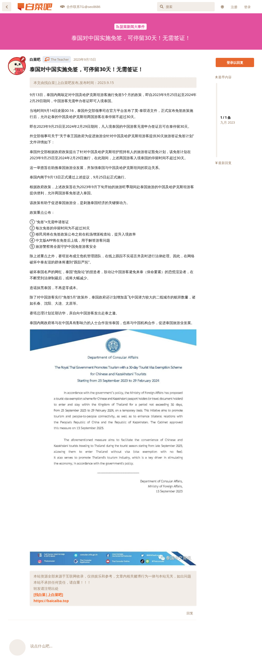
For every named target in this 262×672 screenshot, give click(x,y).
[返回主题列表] (6, 6)
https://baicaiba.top (51, 600)
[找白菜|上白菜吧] (48, 594)
